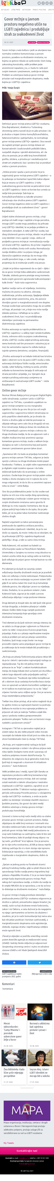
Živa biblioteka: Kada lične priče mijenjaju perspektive (14, 1072)
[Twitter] (47, 3)
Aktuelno (32, 42)
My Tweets (9, 1143)
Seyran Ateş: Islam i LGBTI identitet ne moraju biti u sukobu (40, 1072)
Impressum (31, 1164)
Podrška (22, 1164)
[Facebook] (43, 3)
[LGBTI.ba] (13, 3)
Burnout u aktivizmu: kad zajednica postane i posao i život (40, 1028)
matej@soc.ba (24, 1158)
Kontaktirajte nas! (27, 1150)
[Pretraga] (51, 3)
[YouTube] (39, 3)
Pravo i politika (43, 42)
